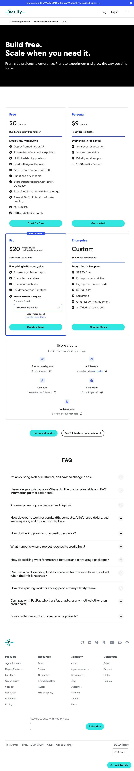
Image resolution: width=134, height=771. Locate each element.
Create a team (35, 327)
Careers (75, 698)
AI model (97, 371)
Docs (40, 663)
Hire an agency (45, 692)
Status (41, 669)
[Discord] (127, 643)
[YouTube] (111, 643)
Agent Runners (13, 663)
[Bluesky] (96, 643)
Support (108, 669)
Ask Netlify (121, 765)
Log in (114, 12)
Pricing (8, 704)
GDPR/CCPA (37, 744)
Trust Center (11, 744)
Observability (12, 680)
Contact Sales (98, 327)
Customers (77, 686)
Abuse (50, 744)
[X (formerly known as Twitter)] (104, 643)
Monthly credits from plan (27, 296)
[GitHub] (82, 643)
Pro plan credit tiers (36, 317)
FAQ (64, 21)
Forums (108, 680)
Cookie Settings (64, 744)
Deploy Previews (14, 669)
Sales (106, 663)
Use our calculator (43, 433)
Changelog (43, 675)
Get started (98, 223)
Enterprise (10, 698)
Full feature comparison (46, 21)
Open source (77, 675)
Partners (75, 692)
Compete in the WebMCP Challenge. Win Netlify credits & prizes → (63, 2)
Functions (10, 675)
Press (74, 704)
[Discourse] (120, 643)
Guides (41, 686)
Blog (73, 680)
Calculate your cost (20, 21)
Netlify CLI (10, 692)
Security (9, 686)
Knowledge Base (46, 680)
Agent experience (80, 669)
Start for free (36, 223)
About (74, 663)
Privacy (24, 744)
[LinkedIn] (89, 643)
